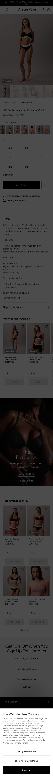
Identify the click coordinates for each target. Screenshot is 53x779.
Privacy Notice (21, 742)
